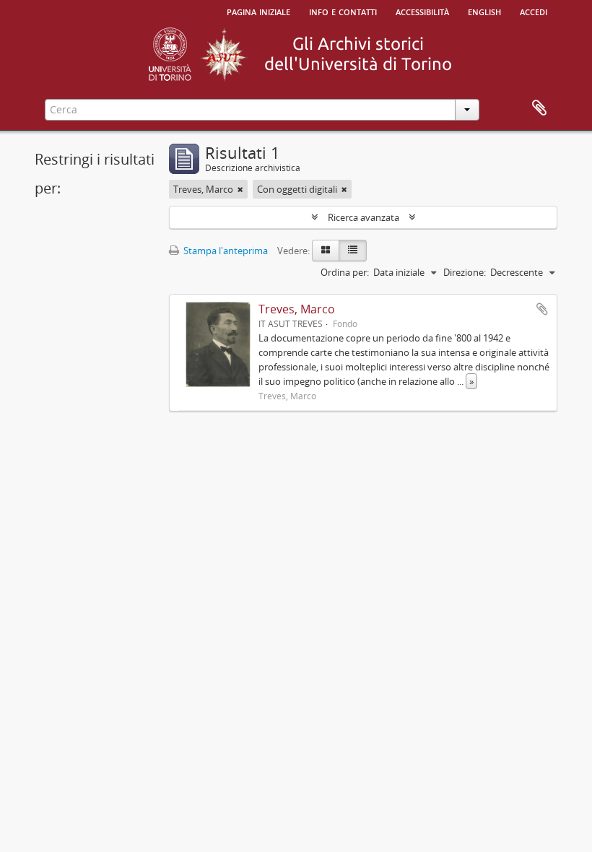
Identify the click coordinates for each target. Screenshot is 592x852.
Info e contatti (343, 11)
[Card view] (325, 250)
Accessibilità (422, 11)
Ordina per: (345, 272)
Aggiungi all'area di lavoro (542, 309)
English (484, 11)
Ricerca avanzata (363, 217)
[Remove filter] (240, 189)
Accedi (533, 11)
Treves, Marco (296, 309)
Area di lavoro (539, 108)
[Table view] (353, 250)
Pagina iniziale (258, 11)
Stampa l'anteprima (224, 250)
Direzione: (464, 272)
